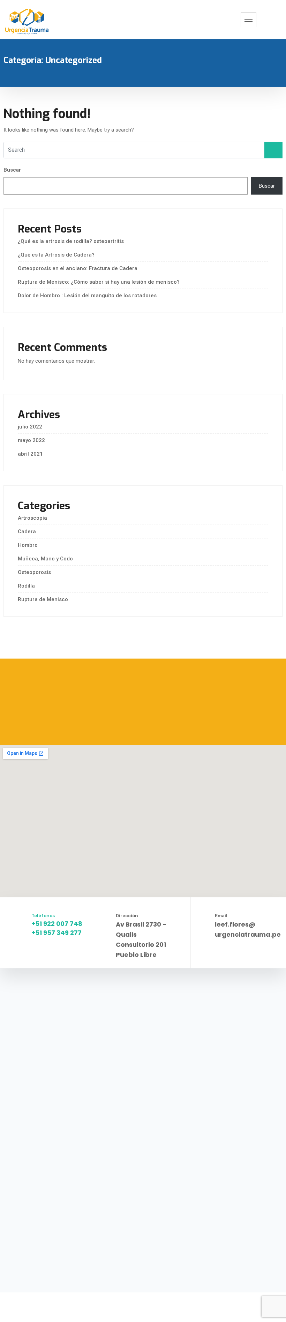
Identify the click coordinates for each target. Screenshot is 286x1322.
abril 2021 (30, 454)
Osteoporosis (34, 572)
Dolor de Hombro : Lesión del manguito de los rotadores (87, 295)
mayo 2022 (31, 440)
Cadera (27, 531)
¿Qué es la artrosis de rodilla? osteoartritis (71, 241)
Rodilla (26, 586)
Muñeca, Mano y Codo (45, 559)
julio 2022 (30, 427)
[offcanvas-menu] (272, 19)
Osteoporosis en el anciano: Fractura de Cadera (77, 268)
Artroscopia (32, 518)
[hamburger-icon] (248, 19)
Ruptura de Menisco (43, 599)
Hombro (28, 545)
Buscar (12, 170)
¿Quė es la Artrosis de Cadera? (56, 255)
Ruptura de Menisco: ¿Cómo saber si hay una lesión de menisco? (99, 282)
